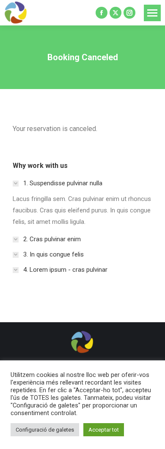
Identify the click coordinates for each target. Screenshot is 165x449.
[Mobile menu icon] (152, 13)
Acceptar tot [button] (103, 430)
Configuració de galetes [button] (45, 430)
